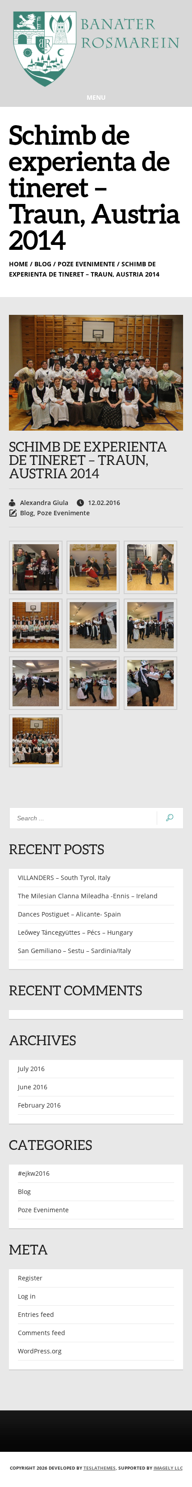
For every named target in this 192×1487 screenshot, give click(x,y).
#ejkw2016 (34, 1173)
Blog (26, 513)
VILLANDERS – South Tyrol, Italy (64, 877)
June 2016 (32, 1087)
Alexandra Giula (44, 502)
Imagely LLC (168, 1468)
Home (18, 264)
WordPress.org (40, 1351)
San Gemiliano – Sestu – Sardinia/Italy (74, 950)
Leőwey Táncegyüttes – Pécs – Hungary (75, 932)
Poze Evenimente (63, 513)
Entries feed (36, 1314)
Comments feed (41, 1332)
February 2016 (39, 1105)
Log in (27, 1296)
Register (30, 1278)
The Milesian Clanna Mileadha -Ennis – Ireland (88, 896)
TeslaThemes (99, 1468)
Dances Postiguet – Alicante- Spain (69, 914)
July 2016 (31, 1068)
